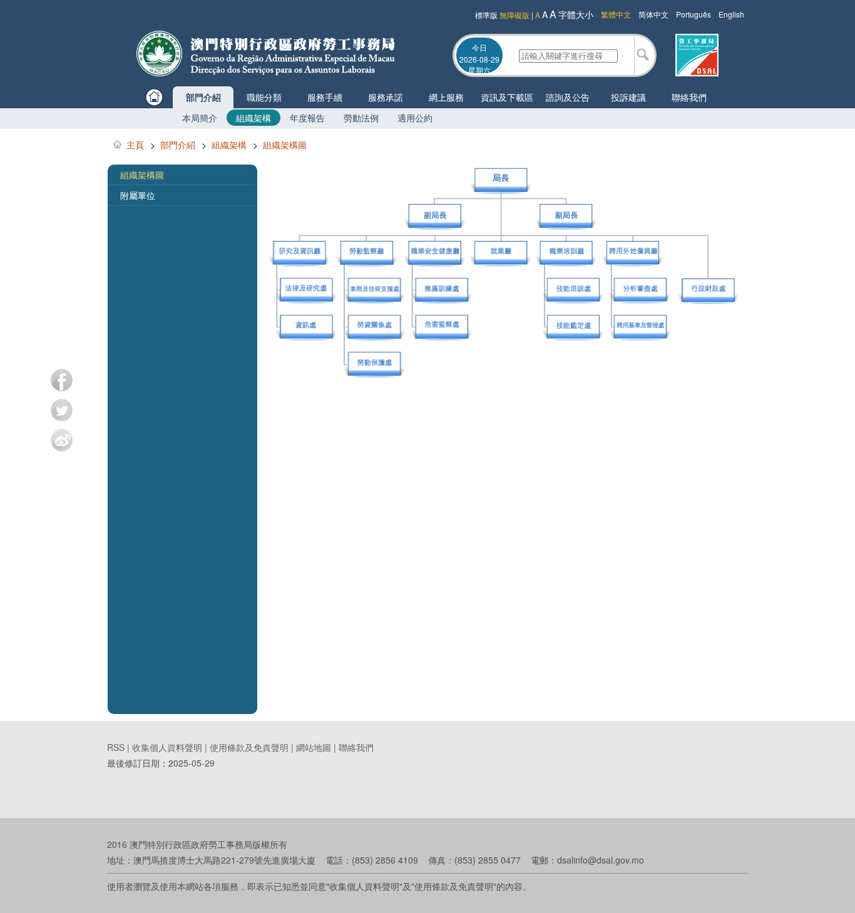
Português (693, 14)
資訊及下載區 (507, 97)
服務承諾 (385, 97)
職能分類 (264, 97)
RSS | (119, 747)
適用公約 (415, 117)
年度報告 (307, 117)
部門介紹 (203, 97)
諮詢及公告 (568, 97)
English (731, 14)
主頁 (135, 144)
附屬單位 (137, 195)
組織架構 (253, 117)
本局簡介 (199, 117)
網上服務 (446, 97)
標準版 (486, 14)
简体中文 (653, 14)
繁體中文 (616, 14)
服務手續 (324, 97)
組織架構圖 (285, 144)
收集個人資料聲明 (167, 747)
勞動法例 (361, 117)
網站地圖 (313, 747)
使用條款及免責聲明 (249, 747)
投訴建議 (628, 97)
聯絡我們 (689, 97)
